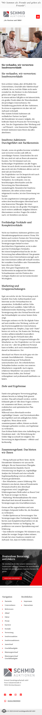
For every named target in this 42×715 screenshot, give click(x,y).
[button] (38, 17)
